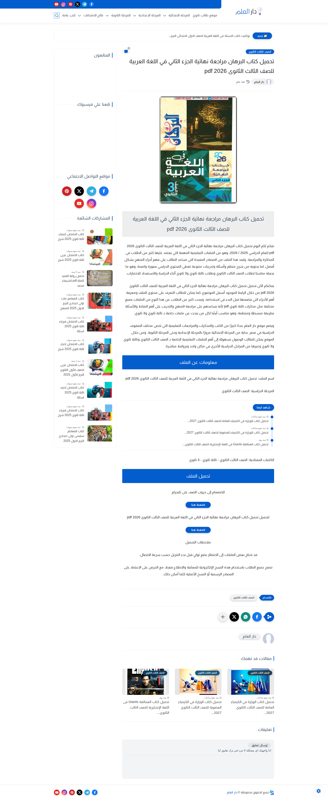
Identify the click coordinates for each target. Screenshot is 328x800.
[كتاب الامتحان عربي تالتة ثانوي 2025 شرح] (100, 257)
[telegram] (84, 4)
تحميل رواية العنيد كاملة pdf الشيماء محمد (73, 280)
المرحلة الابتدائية (179, 15)
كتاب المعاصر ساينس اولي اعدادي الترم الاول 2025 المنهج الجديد (71, 437)
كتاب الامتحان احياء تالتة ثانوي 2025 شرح (71, 346)
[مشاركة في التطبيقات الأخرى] (223, 617)
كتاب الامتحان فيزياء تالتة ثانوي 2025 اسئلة (71, 326)
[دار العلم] (248, 11)
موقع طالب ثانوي (205, 15)
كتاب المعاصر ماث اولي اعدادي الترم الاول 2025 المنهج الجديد (72, 304)
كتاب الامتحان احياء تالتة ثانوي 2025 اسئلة (72, 392)
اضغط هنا (198, 504)
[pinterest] (70, 4)
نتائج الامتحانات (93, 15)
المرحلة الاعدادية (150, 15)
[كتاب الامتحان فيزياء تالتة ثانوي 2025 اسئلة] (100, 324)
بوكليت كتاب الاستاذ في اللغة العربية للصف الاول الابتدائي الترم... (209, 35)
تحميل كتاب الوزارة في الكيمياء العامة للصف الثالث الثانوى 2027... (227, 420)
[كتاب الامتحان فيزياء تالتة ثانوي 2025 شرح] (100, 412)
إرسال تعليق (259, 745)
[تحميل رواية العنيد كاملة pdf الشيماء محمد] (100, 278)
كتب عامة (69, 15)
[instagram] (63, 4)
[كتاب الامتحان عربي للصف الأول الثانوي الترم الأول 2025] (100, 367)
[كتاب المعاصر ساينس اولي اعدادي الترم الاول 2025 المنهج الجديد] (100, 433)
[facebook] (91, 4)
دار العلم (232, 792)
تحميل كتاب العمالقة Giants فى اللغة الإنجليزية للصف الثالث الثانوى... (225, 444)
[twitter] (77, 4)
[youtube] (56, 4)
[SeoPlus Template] (272, 792)
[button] (257, 617)
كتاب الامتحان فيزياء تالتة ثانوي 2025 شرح (71, 413)
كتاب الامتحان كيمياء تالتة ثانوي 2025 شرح (71, 237)
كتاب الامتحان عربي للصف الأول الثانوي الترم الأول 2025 (72, 369)
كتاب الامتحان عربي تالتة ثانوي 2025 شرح (71, 257)
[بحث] (57, 15)
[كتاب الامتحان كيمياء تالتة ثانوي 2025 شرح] (100, 236)
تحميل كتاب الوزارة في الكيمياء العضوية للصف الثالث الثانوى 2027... (226, 432)
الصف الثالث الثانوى (260, 51)
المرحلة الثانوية (121, 15)
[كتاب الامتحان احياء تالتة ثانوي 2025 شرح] (100, 346)
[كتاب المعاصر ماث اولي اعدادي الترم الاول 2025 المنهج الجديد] (100, 301)
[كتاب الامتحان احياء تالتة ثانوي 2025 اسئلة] (100, 390)
